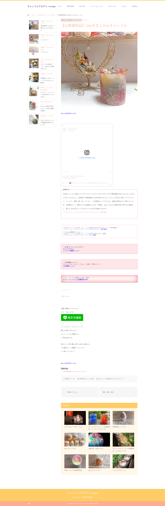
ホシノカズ (72, 378)
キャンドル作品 (76, 20)
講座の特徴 (70, 6)
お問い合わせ (65, 296)
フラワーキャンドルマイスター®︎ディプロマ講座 (79, 235)
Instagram (29, 503)
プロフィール (112, 6)
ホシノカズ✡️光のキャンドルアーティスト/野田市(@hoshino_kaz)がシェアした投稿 (88, 183)
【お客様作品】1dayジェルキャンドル (74, 371)
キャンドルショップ (97, 6)
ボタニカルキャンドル (117, 378)
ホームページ (65, 290)
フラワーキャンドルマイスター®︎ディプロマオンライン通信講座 (85, 212)
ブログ (33, 15)
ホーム (60, 6)
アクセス (124, 6)
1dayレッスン (101, 378)
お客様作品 (66, 20)
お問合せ (134, 6)
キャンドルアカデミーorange (42, 6)
